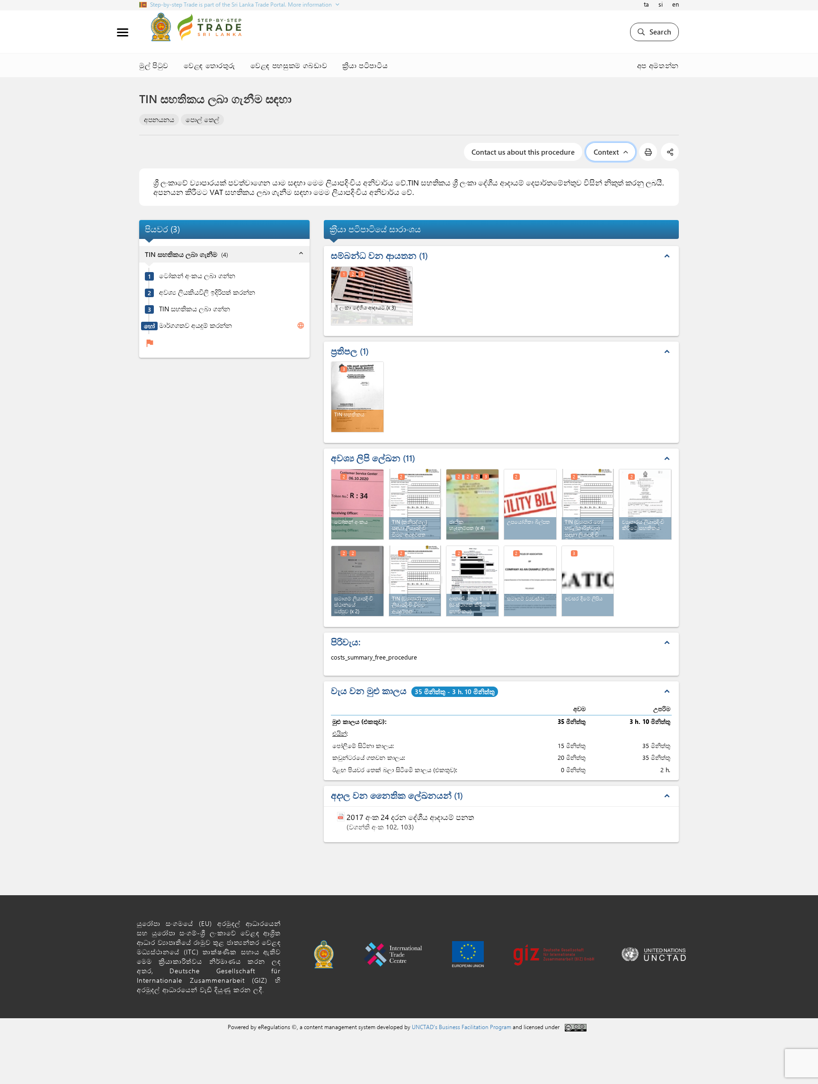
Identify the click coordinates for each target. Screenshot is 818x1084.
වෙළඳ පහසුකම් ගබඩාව (288, 65)
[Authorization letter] (587, 581)
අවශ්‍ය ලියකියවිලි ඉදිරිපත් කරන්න (207, 293)
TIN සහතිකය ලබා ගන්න (194, 309)
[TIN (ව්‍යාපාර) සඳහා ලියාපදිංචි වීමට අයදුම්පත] (416, 579)
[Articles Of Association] (530, 581)
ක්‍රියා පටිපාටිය (365, 65)
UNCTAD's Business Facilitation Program (461, 1027)
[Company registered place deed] (357, 581)
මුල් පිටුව (154, 65)
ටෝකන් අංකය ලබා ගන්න (197, 276)
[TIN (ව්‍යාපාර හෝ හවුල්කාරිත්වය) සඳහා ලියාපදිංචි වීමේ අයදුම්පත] (588, 503)
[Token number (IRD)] (357, 504)
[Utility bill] (530, 504)
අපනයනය (159, 119)
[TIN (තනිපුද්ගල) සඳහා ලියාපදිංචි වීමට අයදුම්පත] (416, 503)
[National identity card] (472, 504)
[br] (645, 504)
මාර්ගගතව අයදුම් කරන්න (195, 326)
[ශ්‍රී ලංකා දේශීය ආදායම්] (372, 296)
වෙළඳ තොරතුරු (209, 65)
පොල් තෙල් (202, 119)
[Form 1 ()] (472, 581)
